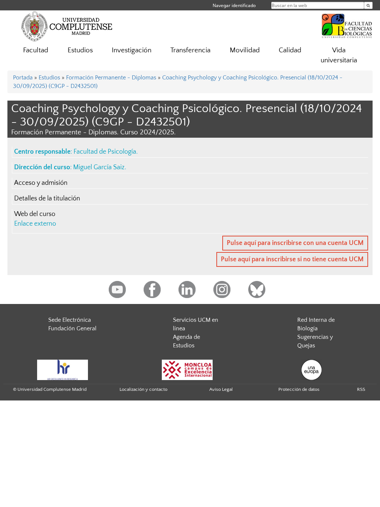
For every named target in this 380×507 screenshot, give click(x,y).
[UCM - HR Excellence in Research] (62, 369)
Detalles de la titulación (47, 198)
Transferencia (190, 50)
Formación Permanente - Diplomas (111, 77)
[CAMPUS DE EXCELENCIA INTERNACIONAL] (187, 369)
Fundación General (72, 328)
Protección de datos (299, 389)
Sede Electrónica (69, 320)
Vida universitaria (339, 55)
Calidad (290, 50)
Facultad (35, 50)
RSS (361, 389)
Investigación (131, 50)
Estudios (80, 50)
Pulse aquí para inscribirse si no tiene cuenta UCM (292, 259)
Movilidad (245, 50)
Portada (23, 77)
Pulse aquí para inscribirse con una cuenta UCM (295, 243)
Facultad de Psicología (104, 152)
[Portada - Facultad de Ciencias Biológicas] (347, 25)
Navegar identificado (234, 5)
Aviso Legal (221, 389)
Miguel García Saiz (99, 167)
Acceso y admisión (41, 183)
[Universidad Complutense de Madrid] (66, 26)
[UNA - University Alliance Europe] (311, 369)
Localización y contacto (143, 389)
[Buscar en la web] (368, 5)
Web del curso (34, 214)
